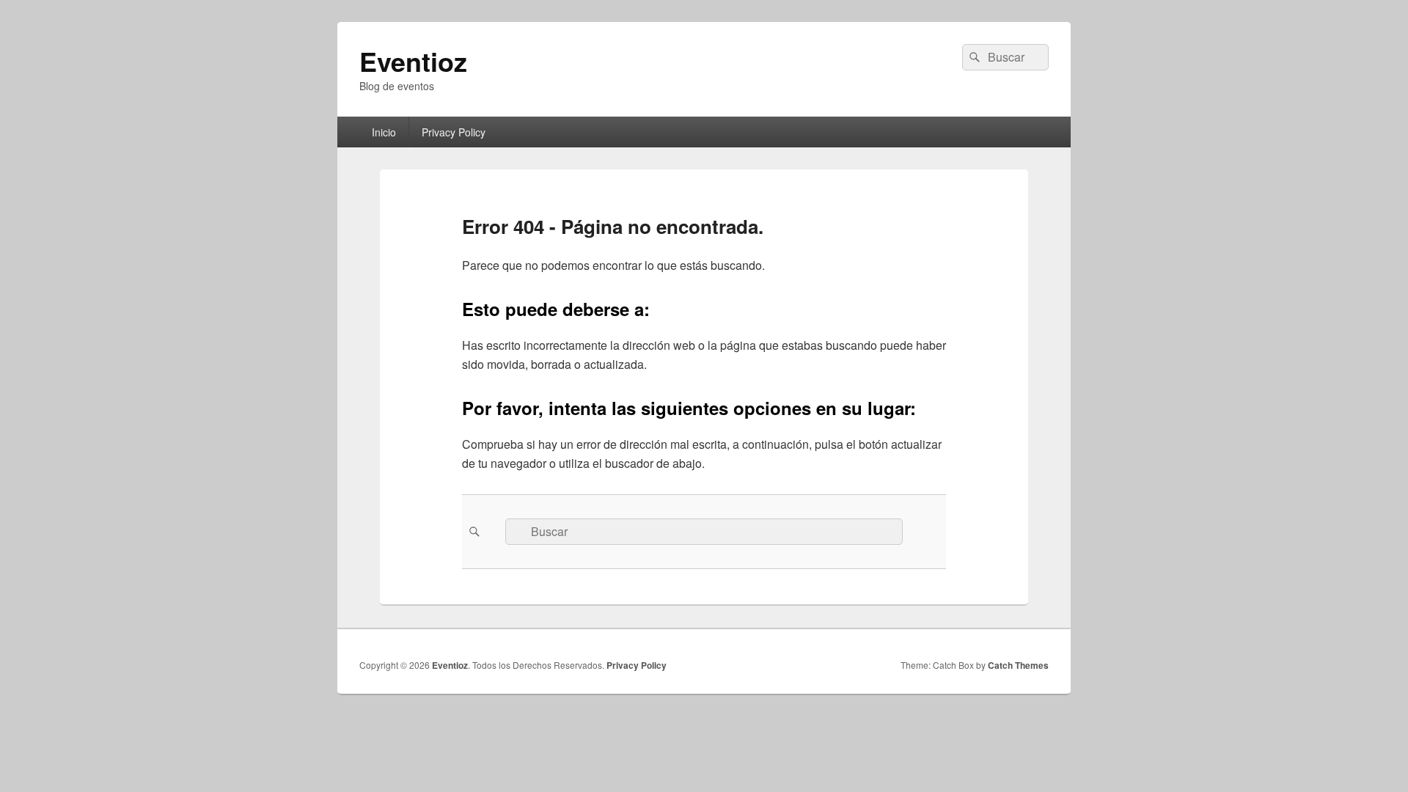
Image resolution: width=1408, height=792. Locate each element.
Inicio (384, 132)
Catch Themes (1018, 665)
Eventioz (413, 61)
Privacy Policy (453, 132)
